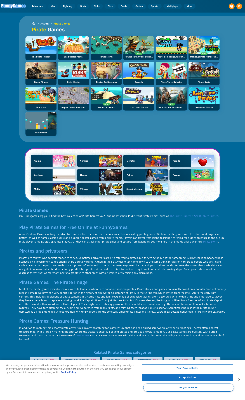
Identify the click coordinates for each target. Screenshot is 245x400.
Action (45, 23)
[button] (232, 6)
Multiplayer (173, 6)
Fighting (67, 6)
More (189, 6)
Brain (83, 6)
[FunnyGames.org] (34, 23)
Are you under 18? (188, 387)
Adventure (37, 6)
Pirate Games (62, 23)
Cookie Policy (68, 372)
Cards (124, 6)
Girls (110, 6)
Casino (139, 6)
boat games (82, 335)
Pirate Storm (210, 241)
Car (53, 6)
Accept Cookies (187, 377)
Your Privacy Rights (187, 368)
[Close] (239, 380)
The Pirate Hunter (181, 216)
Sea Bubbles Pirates (206, 216)
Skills (97, 6)
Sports (154, 6)
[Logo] (13, 6)
